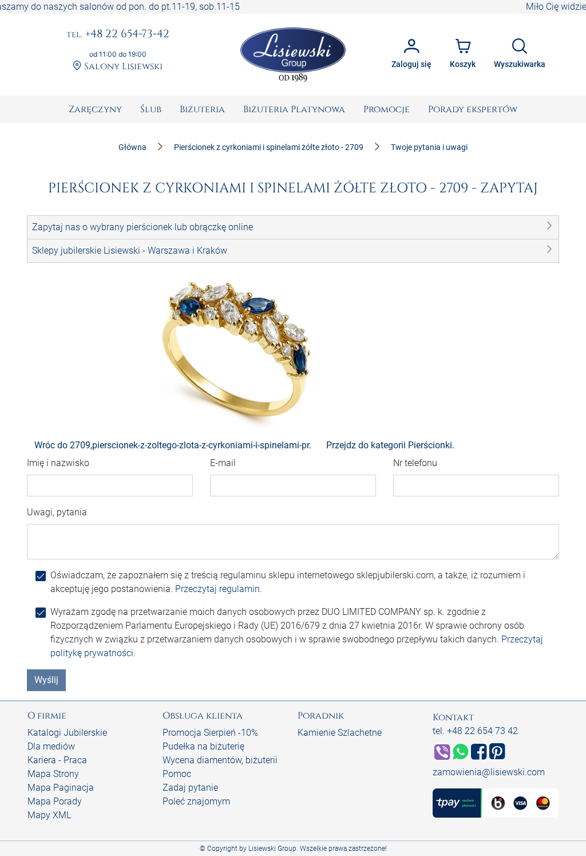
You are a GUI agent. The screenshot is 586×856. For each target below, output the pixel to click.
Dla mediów (51, 746)
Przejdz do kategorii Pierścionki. (390, 445)
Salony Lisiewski (122, 66)
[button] (293, 227)
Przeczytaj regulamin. (218, 588)
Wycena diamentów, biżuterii (220, 760)
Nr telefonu (415, 462)
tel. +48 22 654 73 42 (475, 730)
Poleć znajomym (196, 801)
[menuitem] (95, 109)
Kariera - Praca (57, 760)
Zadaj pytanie (190, 787)
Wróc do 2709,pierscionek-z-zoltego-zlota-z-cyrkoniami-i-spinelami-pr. (172, 445)
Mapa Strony (53, 773)
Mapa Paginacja (60, 787)
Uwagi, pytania (57, 512)
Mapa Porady (54, 801)
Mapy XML (49, 815)
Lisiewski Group (272, 849)
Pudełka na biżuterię (203, 746)
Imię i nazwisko (58, 462)
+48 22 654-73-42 (117, 34)
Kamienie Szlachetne (340, 732)
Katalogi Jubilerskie (67, 732)
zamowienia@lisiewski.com (489, 772)
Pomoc (177, 773)
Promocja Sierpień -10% (210, 732)
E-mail (223, 462)
